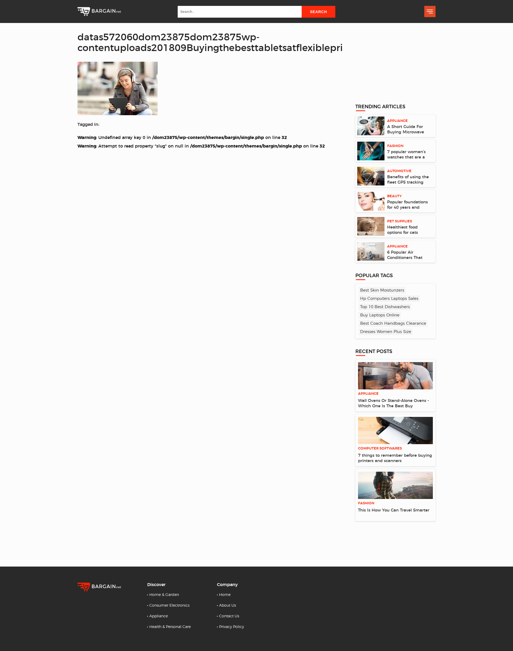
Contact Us (229, 616)
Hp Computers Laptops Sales (389, 299)
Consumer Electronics (169, 605)
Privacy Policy (231, 627)
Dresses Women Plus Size (385, 332)
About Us (227, 605)
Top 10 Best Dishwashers (385, 307)
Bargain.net (99, 11)
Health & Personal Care (170, 627)
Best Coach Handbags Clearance (393, 323)
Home (225, 595)
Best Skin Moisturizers (382, 290)
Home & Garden (164, 595)
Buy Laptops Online (379, 315)
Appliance (158, 616)
